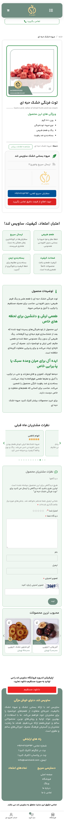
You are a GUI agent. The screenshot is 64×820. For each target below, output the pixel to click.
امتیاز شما (52, 511)
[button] (44, 460)
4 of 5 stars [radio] (36, 511)
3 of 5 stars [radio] (38, 511)
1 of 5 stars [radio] (43, 511)
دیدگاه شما (51, 516)
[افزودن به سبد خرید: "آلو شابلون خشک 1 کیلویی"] (9, 622)
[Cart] (8, 10)
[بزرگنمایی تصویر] (49, 89)
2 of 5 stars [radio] (40, 511)
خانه (60, 37)
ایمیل (55, 565)
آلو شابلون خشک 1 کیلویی (19, 647)
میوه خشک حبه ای (46, 37)
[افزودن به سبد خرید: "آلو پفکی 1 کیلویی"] (37, 622)
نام (56, 552)
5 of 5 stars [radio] (33, 511)
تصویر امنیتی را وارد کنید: (32, 585)
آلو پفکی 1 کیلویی (50, 647)
